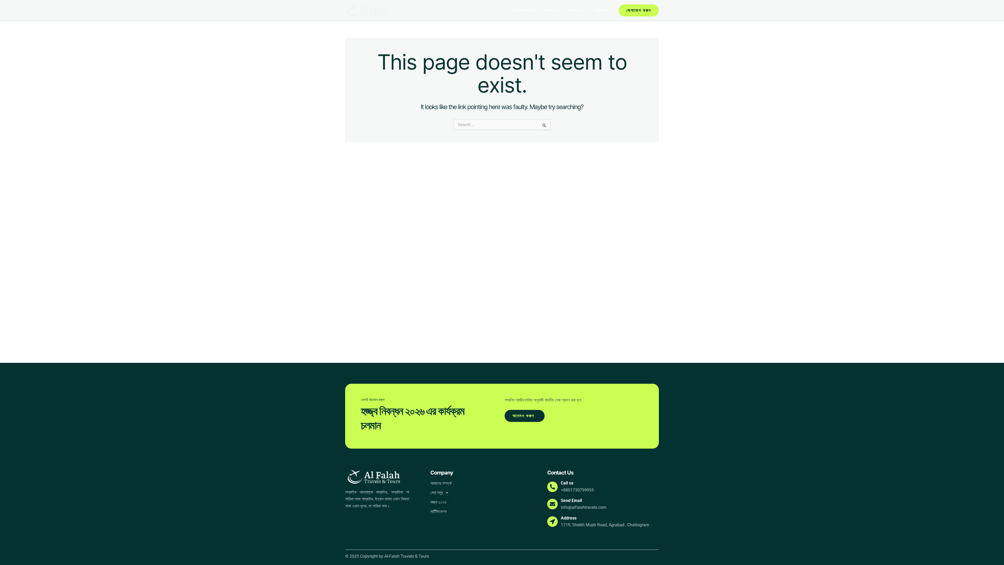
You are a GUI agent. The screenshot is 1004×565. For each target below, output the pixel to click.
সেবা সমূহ (548, 10)
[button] (557, 10)
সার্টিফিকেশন (601, 10)
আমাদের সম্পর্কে (523, 10)
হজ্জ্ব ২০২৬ (576, 10)
